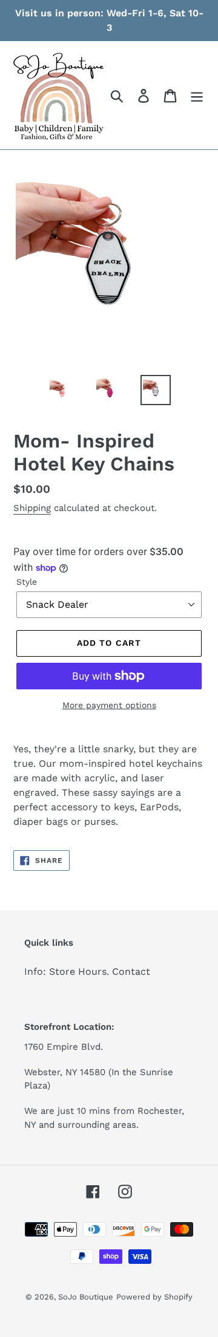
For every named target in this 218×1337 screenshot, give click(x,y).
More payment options (109, 705)
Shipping (32, 508)
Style (26, 582)
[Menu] (196, 95)
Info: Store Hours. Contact (87, 971)
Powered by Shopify (154, 1296)
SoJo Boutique (85, 1296)
